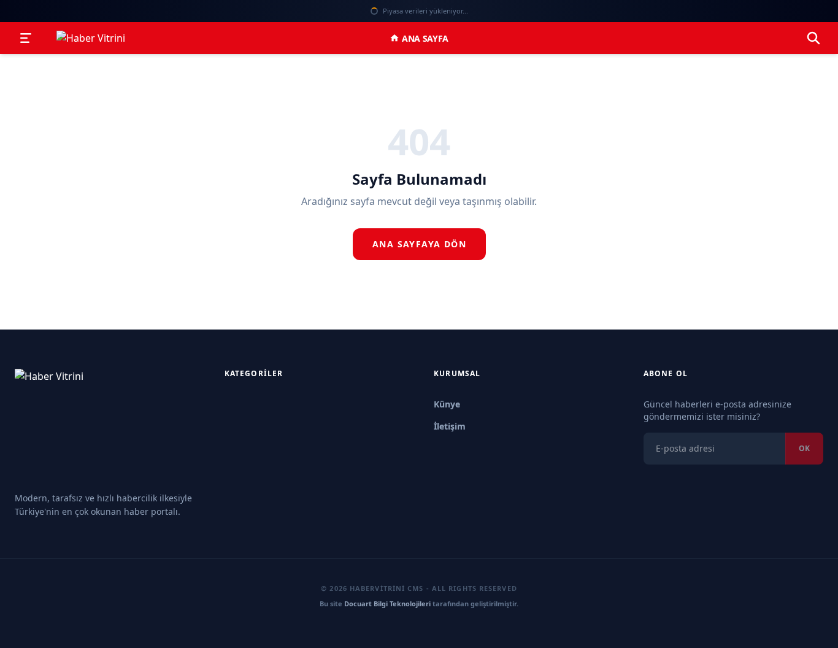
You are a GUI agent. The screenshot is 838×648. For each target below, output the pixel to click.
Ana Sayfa (425, 38)
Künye (447, 404)
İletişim (450, 426)
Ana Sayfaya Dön (419, 244)
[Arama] (813, 38)
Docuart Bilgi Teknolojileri (387, 603)
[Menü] (26, 38)
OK (804, 448)
